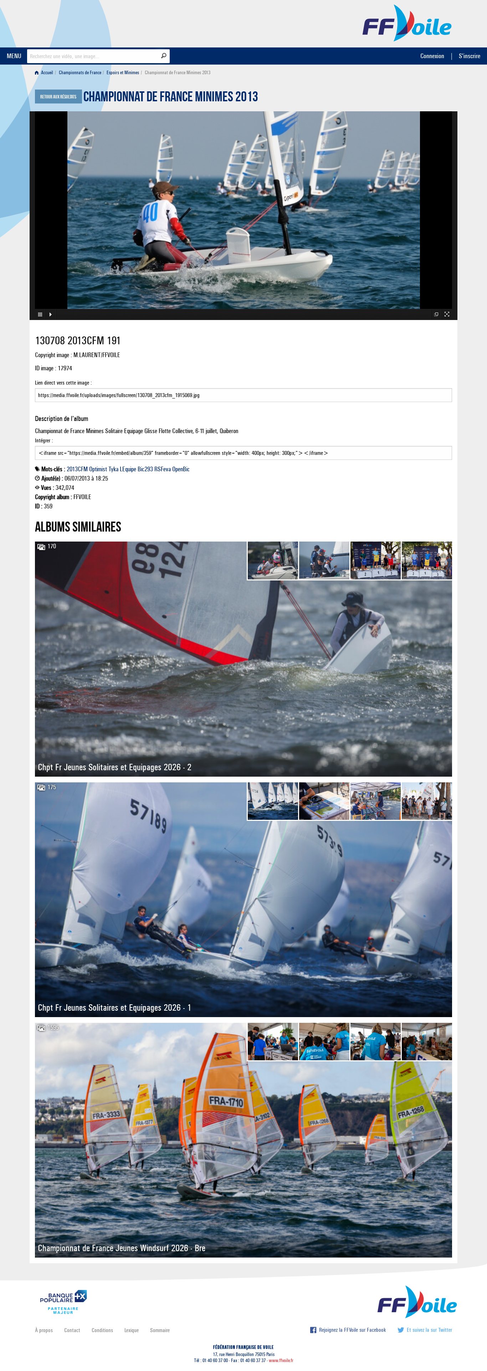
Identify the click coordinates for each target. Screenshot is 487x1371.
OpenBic (181, 469)
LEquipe (128, 469)
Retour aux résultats (58, 97)
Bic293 (145, 469)
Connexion (432, 56)
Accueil (46, 73)
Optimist (98, 469)
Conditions (102, 1330)
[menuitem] (45, 73)
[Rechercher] (163, 55)
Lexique (131, 1330)
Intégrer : (44, 440)
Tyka (113, 469)
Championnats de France (80, 73)
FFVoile (407, 22)
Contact (72, 1330)
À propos (44, 1330)
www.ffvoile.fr (281, 1360)
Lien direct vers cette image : (63, 382)
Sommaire (160, 1330)
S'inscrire (469, 56)
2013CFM (77, 469)
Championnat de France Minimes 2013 (170, 98)
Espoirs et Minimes (123, 73)
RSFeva (162, 469)
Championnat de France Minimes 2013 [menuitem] (177, 73)
